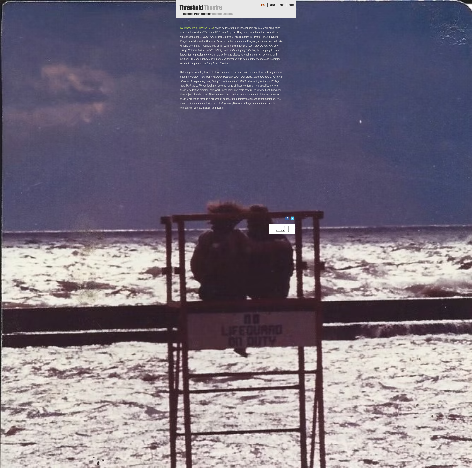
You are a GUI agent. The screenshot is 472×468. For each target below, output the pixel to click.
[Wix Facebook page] (287, 218)
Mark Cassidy (187, 28)
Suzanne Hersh (206, 28)
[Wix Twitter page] (292, 218)
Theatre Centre (241, 37)
